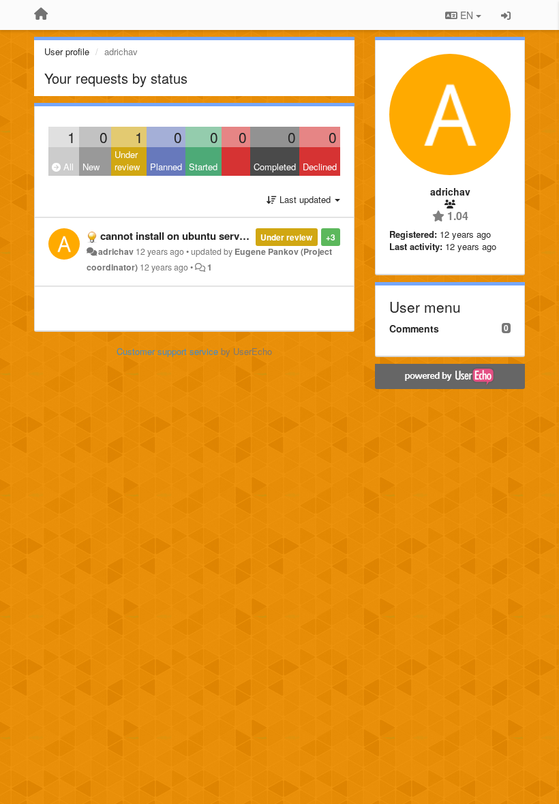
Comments (414, 328)
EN (466, 15)
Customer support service (167, 351)
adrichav (116, 251)
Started (203, 166)
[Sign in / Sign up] (506, 15)
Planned (166, 166)
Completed (275, 166)
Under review (127, 161)
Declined (320, 166)
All (67, 166)
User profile (66, 51)
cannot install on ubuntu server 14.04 (188, 235)
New (91, 166)
